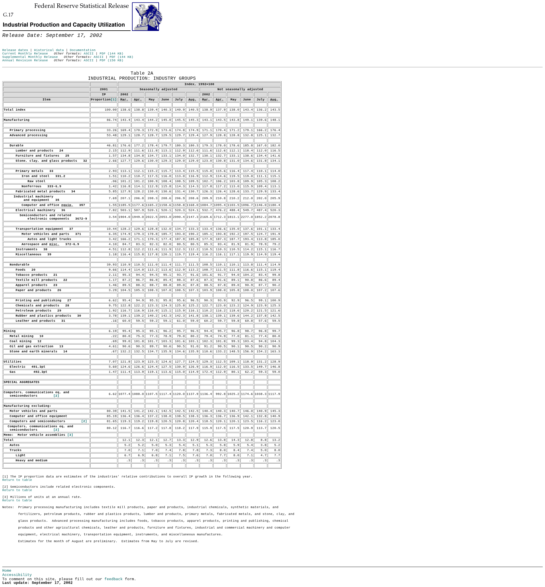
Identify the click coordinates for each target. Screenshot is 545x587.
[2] (56, 395)
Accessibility (17, 575)
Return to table (17, 480)
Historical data (49, 50)
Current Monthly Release (25, 53)
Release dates (15, 50)
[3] (70, 435)
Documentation (83, 50)
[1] (114, 99)
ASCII (89, 53)
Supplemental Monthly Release (30, 57)
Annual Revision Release (25, 60)
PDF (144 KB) (111, 53)
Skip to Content (8, 32)
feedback (113, 579)
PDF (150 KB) (111, 60)
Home (6, 571)
